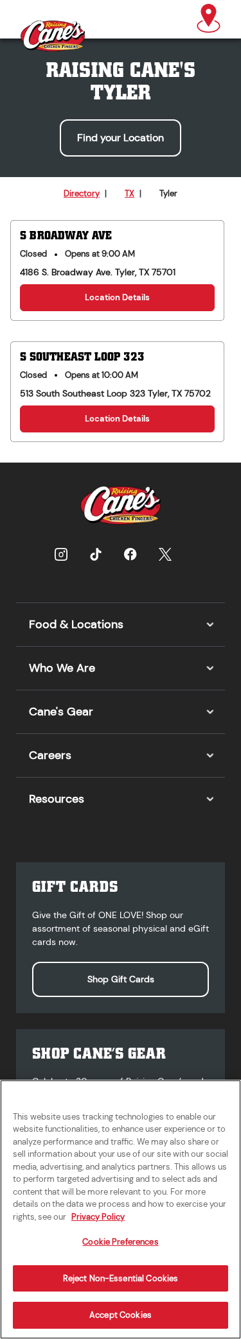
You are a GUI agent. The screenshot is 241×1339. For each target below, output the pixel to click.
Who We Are (62, 668)
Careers (50, 755)
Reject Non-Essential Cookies (121, 1278)
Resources (56, 798)
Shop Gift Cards (120, 979)
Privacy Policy (98, 1216)
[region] (120, 1209)
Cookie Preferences (120, 1241)
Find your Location (120, 137)
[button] (208, 19)
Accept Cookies (120, 1314)
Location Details (117, 297)
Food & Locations (76, 624)
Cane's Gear (61, 711)
